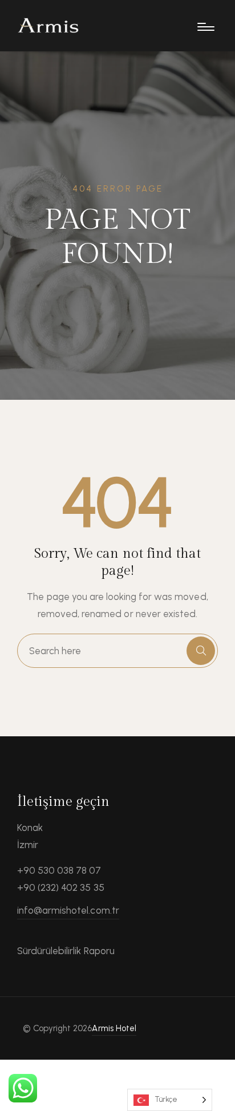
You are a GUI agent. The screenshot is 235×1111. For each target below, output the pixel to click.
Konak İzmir (30, 836)
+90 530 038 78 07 (59, 870)
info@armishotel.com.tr (68, 910)
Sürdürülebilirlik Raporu (66, 950)
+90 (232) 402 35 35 (60, 887)
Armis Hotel (114, 1028)
